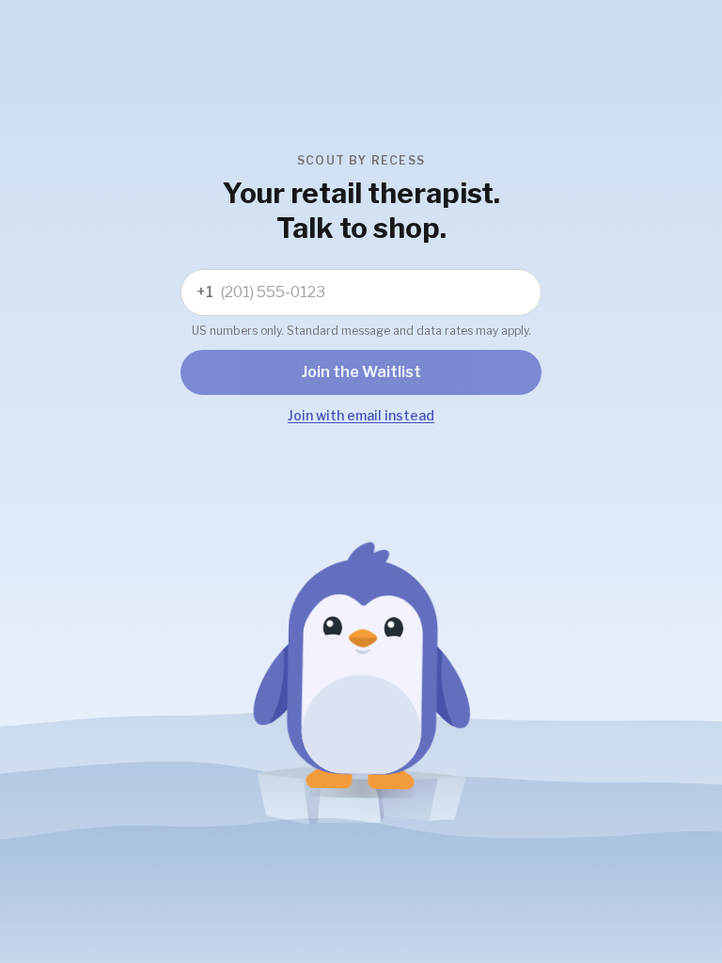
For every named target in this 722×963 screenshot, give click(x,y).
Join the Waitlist (361, 372)
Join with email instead (361, 415)
